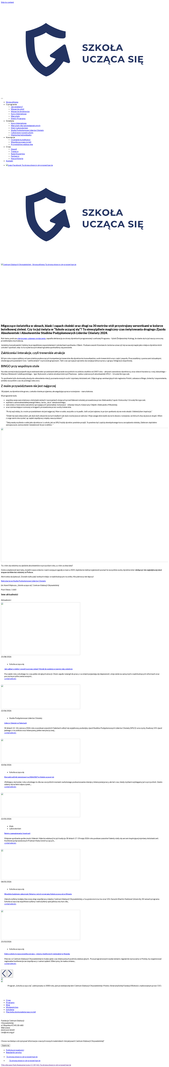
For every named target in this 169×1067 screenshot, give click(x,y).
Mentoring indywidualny (21, 135)
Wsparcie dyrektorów (20, 111)
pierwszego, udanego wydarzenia (31, 338)
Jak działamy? (17, 106)
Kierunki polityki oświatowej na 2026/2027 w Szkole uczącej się (29, 777)
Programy (10, 1002)
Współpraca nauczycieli (21, 142)
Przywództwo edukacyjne (22, 144)
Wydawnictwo (12, 1007)
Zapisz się (5, 1045)
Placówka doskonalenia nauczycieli (21, 1012)
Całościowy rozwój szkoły (22, 132)
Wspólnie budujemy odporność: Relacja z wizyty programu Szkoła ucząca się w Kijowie (38, 894)
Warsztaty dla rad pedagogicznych (25, 125)
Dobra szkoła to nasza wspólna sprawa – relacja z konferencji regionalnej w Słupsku (37, 954)
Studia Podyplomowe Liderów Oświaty (27, 130)
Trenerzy (15, 151)
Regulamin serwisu (14, 1052)
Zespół (14, 149)
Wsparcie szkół (17, 109)
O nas (8, 1000)
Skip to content (7, 2)
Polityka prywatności (15, 1050)
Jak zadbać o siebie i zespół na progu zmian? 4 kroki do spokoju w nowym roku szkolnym (38, 669)
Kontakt (9, 161)
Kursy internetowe (18, 114)
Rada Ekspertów (18, 154)
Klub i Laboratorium (19, 128)
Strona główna (12, 102)
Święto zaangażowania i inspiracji (17, 833)
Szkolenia (10, 1009)
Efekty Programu (18, 118)
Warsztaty (15, 116)
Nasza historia (17, 158)
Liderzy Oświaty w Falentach (15, 723)
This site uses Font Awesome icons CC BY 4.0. (36, 1065)
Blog (8, 1005)
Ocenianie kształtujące (20, 139)
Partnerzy (15, 156)
